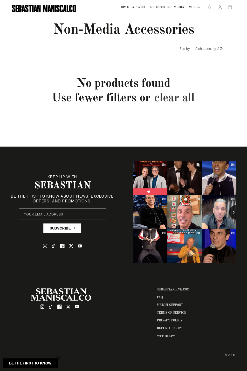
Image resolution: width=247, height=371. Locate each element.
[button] (194, 7)
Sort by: (184, 48)
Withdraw (166, 336)
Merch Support (170, 305)
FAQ (160, 297)
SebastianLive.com (173, 289)
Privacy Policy (170, 320)
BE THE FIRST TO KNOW (30, 362)
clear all (174, 98)
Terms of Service (171, 312)
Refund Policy (169, 328)
